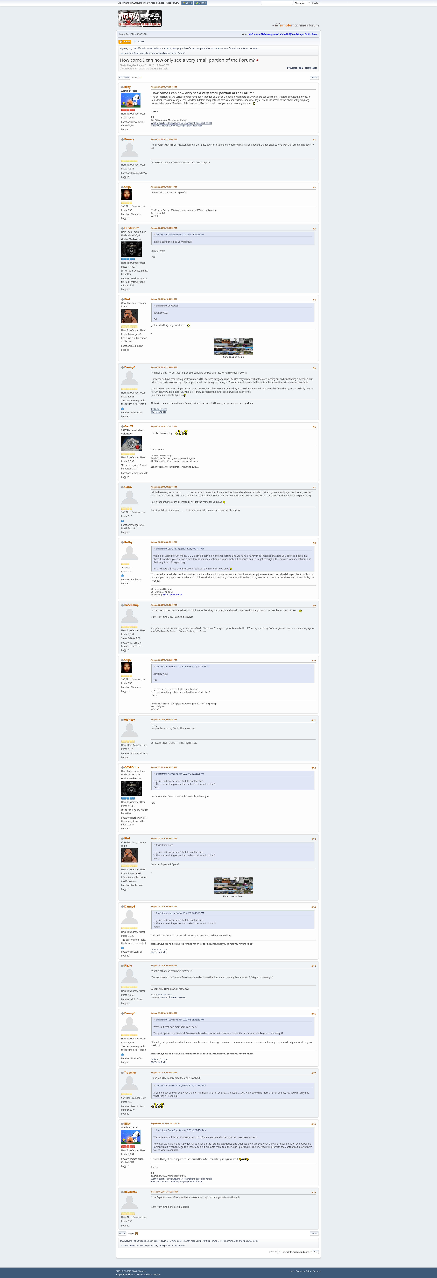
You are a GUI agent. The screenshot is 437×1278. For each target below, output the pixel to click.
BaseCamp (131, 605)
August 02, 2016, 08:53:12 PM (164, 542)
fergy (127, 187)
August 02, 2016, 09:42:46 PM (164, 605)
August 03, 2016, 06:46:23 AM (164, 767)
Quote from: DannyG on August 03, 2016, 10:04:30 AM (181, 1085)
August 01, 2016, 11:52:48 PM (164, 139)
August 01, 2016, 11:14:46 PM (164, 86)
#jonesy (129, 720)
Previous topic (295, 67)
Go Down (124, 77)
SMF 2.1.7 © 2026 (123, 1271)
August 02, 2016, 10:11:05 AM (164, 228)
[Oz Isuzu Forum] (122, 408)
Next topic (311, 67)
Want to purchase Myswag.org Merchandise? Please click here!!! (181, 123)
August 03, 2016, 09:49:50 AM (164, 965)
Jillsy (127, 87)
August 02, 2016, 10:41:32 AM (164, 299)
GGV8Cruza (131, 228)
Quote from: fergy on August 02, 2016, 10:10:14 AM (180, 234)
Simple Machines (139, 1271)
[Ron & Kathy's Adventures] (122, 575)
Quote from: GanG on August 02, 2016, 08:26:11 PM (180, 548)
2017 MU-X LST (164, 994)
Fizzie (128, 965)
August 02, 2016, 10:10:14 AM (164, 186)
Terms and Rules (303, 1271)
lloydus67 (130, 1192)
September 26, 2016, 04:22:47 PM (165, 1123)
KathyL (129, 542)
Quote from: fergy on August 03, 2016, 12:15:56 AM (180, 773)
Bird (127, 299)
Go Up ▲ (317, 1271)
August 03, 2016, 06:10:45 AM (164, 719)
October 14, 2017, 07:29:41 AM (164, 1191)
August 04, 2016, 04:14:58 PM (164, 1072)
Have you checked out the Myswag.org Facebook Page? (177, 125)
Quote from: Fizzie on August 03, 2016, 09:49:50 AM (180, 1019)
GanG (128, 487)
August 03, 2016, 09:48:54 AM (164, 906)
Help (292, 1271)
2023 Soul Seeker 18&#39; (173, 997)
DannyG (129, 367)
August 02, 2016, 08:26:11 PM (164, 487)
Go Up (122, 1233)
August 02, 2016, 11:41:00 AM (164, 367)
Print (314, 77)
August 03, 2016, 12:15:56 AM (164, 660)
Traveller (130, 1072)
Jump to (273, 1251)
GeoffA (128, 426)
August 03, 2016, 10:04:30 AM (164, 1013)
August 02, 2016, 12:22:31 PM (164, 426)
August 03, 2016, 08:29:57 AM (164, 838)
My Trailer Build (158, 411)
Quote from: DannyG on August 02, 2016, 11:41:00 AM (181, 1130)
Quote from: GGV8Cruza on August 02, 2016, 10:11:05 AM (182, 666)
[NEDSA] (122, 520)
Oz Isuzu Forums (159, 409)
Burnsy (129, 139)
